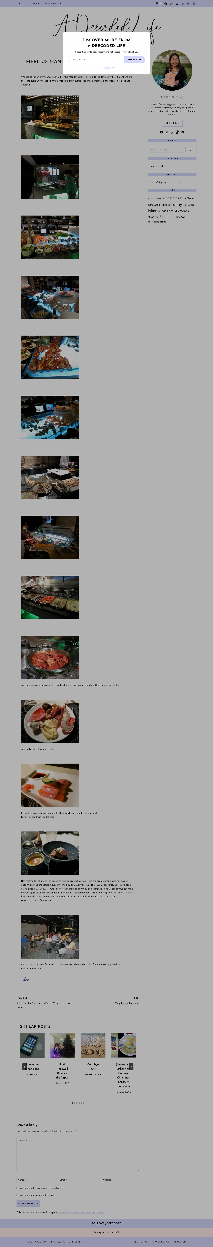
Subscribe (135, 59)
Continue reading (106, 68)
